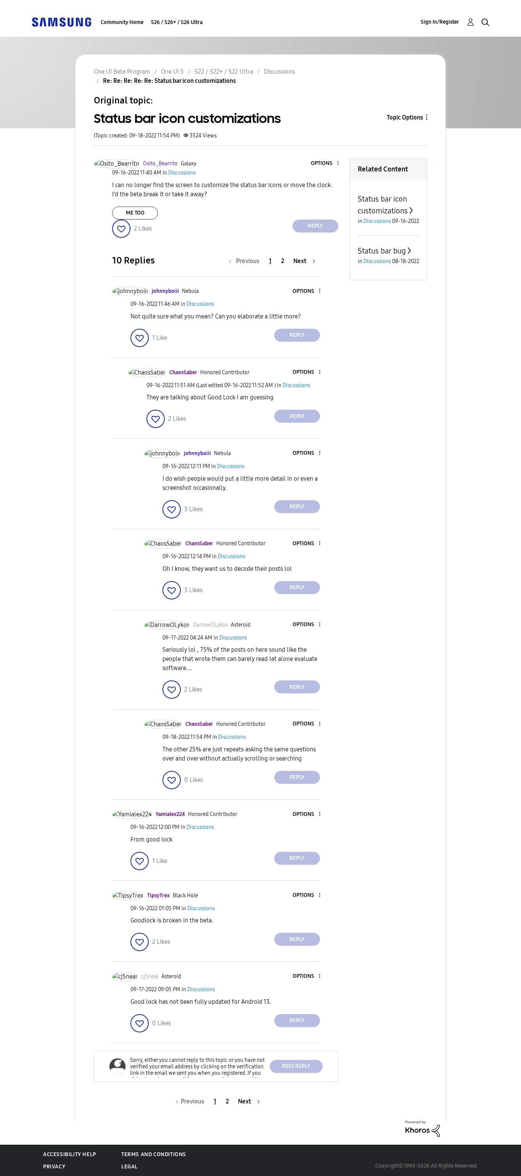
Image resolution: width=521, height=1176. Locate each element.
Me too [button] (135, 213)
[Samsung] (61, 21)
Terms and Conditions (153, 1154)
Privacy (54, 1166)
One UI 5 (172, 71)
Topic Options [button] (405, 117)
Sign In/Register (440, 22)
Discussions (279, 71)
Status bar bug (382, 250)
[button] (325, 163)
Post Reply (296, 1066)
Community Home (122, 22)
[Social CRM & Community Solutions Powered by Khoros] (422, 1128)
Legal (129, 1166)
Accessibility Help (69, 1154)
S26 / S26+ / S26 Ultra (177, 22)
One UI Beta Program (122, 71)
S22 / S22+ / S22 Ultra (224, 71)
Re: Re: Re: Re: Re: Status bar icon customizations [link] (169, 80)
